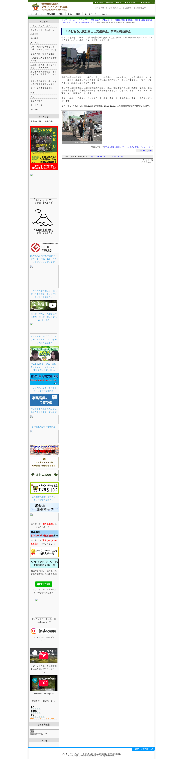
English (99, 2)
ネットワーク (91, 14)
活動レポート (107, 20)
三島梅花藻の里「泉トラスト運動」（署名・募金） (43, 66)
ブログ (104, 14)
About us (34, 109)
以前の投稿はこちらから (42, 121)
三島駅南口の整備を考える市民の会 (43, 59)
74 (115, 157)
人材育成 (34, 42)
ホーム (72, 20)
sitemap (131, 2)
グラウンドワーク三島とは (42, 30)
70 (104, 157)
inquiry (147, 2)
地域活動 (34, 34)
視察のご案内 (36, 101)
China (119, 2)
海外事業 (34, 38)
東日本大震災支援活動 (124, 20)
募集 (32, 92)
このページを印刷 (145, 151)
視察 (78, 14)
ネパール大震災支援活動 (41, 88)
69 (101, 157)
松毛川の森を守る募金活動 (42, 54)
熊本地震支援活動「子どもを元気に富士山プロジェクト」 (43, 82)
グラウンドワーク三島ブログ (88, 20)
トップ (64, 20)
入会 (70, 14)
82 (119, 157)
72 (109, 157)
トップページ (36, 14)
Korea (110, 2)
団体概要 (51, 14)
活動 (61, 14)
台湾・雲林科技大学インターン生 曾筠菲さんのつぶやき (43, 48)
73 (112, 157)
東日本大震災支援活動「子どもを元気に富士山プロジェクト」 (128, 147)
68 (98, 157)
